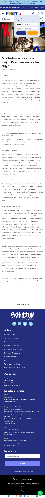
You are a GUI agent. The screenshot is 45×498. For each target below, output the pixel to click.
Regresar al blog (23, 304)
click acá (8, 278)
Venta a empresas (10, 342)
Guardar (21, 33)
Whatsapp (9, 380)
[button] (42, 14)
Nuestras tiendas (14, 390)
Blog (5, 360)
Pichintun (19, 471)
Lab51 (31, 471)
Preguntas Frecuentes (12, 353)
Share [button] (6, 75)
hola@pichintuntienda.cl (12, 378)
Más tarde (32, 33)
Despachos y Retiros (11, 346)
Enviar (22, 463)
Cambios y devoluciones (13, 349)
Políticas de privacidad (22, 491)
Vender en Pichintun (11, 338)
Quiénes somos (10, 335)
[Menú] (4, 13)
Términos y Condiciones (12, 364)
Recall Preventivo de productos (15, 368)
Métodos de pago (10, 357)
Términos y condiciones (22, 479)
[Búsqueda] (41, 19)
